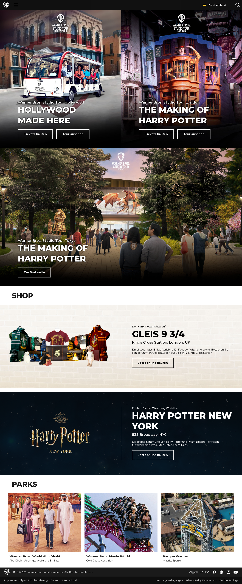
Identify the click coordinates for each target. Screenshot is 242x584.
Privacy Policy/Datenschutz (201, 580)
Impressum (10, 580)
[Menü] (16, 5)
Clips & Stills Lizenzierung (33, 580)
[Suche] (237, 5)
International (69, 580)
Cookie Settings (229, 580)
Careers (55, 580)
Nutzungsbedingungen (169, 580)
